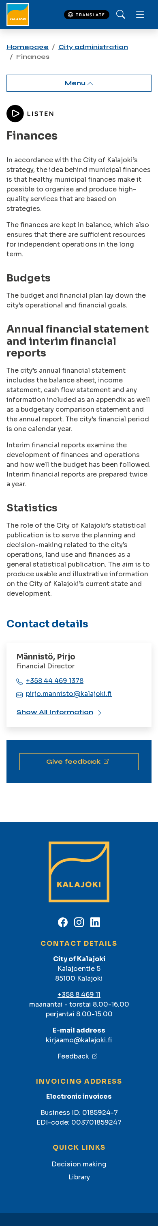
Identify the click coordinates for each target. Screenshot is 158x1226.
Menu (76, 83)
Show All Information (55, 712)
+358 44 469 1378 (54, 680)
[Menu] (140, 14)
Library (79, 1177)
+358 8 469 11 (79, 994)
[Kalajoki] (17, 14)
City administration (93, 47)
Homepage (27, 47)
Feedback (73, 1056)
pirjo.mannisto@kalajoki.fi (69, 693)
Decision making (79, 1164)
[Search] (121, 15)
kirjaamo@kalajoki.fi (79, 1040)
